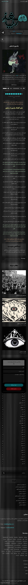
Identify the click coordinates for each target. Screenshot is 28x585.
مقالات (26, 573)
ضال (23, 436)
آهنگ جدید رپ (19, 539)
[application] (14, 88)
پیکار (23, 396)
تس (23, 398)
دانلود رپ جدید (6, 549)
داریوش (22, 407)
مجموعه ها (25, 564)
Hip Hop (25, 537)
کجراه (23, 452)
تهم (23, 400)
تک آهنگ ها (25, 560)
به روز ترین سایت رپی (11, 541)
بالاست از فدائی (23, 351)
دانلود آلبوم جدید (7, 543)
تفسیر (26, 570)
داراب (22, 405)
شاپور (22, 427)
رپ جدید (9, 551)
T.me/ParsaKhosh (10, 527)
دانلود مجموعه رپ (24, 551)
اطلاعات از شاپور (22, 502)
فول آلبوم (15, 553)
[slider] (5, 88)
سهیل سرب (21, 423)
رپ (12, 551)
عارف (23, 438)
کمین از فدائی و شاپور (21, 323)
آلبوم (23, 539)
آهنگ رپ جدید (9, 539)
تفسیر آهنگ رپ (20, 543)
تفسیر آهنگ (25, 543)
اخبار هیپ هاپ (6, 259)
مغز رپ (12, 553)
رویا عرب (22, 416)
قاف (23, 447)
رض (23, 414)
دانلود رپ (11, 549)
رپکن (26, 553)
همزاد (22, 456)
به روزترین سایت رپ (18, 541)
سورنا (22, 425)
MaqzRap (16, 537)
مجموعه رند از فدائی (21, 484)
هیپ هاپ (17, 555)
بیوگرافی (6, 541)
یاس (23, 463)
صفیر (17, 75)
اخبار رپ (5, 539)
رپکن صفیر (22, 553)
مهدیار (26, 555)
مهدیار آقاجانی (22, 555)
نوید (23, 454)
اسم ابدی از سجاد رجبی (20, 500)
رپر (6, 551)
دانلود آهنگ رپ (24, 547)
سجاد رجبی (22, 420)
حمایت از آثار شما (5, 1)
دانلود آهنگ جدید (24, 545)
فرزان (22, 443)
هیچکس (22, 459)
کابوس (22, 450)
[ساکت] (8, 88)
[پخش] (24, 88)
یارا (23, 461)
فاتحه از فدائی (22, 504)
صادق (22, 432)
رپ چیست (3, 551)
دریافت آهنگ (14, 84)
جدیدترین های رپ (13, 543)
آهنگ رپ (14, 539)
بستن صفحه (13, 388)
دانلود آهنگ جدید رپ (17, 545)
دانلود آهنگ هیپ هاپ (24, 549)
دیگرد (22, 409)
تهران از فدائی (22, 493)
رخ (23, 411)
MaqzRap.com (5, 537)
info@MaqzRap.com (9, 524)
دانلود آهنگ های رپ (11, 547)
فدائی (22, 441)
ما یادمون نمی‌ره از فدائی (21, 295)
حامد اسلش (21, 402)
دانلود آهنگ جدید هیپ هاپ (9, 545)
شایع (23, 429)
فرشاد (22, 445)
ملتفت (3, 553)
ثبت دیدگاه (13, 385)
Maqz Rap (11, 537)
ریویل (22, 418)
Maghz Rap (21, 537)
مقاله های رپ (7, 553)
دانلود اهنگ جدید (16, 549)
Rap (26, 539)
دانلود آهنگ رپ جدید (18, 547)
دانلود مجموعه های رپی (18, 551)
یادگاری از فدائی (22, 498)
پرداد (23, 393)
